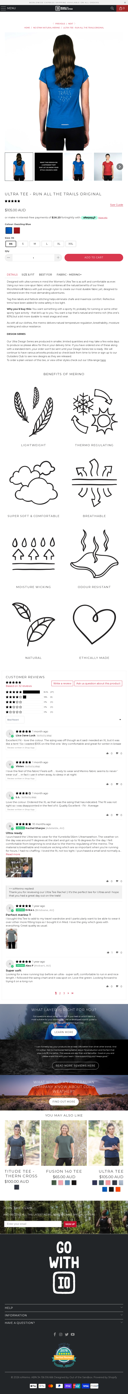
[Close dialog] (104, 667)
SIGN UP (96, 703)
